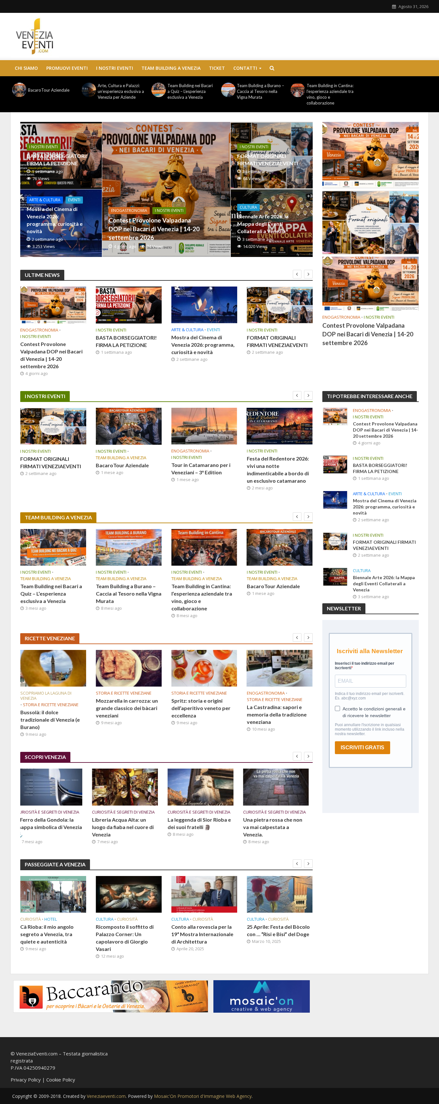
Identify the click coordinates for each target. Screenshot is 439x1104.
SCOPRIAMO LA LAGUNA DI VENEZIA (45, 695)
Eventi (74, 200)
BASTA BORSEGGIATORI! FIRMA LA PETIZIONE (57, 159)
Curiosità (51, 919)
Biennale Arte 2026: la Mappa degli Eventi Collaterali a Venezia (263, 223)
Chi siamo (26, 68)
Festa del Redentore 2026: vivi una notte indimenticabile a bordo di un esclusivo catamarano (278, 469)
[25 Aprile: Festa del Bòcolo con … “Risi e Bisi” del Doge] (204, 894)
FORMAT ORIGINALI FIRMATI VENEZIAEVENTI (267, 159)
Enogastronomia (129, 210)
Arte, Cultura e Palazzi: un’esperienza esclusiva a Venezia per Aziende (121, 91)
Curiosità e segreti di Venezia (51, 812)
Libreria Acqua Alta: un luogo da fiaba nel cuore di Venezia (51, 827)
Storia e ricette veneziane (50, 704)
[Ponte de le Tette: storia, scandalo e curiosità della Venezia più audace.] (280, 787)
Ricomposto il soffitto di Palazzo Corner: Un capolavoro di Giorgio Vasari (49, 938)
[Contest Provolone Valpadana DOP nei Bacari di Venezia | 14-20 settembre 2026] (166, 189)
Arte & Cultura (44, 200)
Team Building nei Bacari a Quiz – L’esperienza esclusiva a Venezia (190, 91)
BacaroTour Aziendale (48, 90)
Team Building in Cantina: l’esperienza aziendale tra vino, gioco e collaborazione (330, 94)
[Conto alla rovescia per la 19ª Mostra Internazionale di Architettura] (129, 894)
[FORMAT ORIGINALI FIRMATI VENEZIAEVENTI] (280, 305)
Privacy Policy (26, 1079)
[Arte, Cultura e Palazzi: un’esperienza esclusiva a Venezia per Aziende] (89, 90)
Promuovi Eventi (67, 68)
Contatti (245, 68)
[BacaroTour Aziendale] (19, 90)
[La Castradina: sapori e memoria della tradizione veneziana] (280, 668)
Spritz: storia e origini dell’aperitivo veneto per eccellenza (200, 708)
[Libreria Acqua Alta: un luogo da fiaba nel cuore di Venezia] (53, 787)
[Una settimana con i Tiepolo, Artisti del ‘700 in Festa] (280, 894)
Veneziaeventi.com (106, 1096)
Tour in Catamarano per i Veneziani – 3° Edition (200, 468)
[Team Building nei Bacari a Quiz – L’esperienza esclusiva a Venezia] (158, 90)
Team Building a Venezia (171, 68)
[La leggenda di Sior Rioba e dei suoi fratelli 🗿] (129, 787)
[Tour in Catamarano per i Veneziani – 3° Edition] (204, 426)
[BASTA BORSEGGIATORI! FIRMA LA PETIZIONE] (129, 305)
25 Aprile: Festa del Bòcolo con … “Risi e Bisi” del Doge (202, 930)
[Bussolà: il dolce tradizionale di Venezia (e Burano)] (53, 668)
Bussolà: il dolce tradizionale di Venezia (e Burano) (50, 719)
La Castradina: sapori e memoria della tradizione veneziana (277, 714)
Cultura (248, 207)
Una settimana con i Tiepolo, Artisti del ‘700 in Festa (277, 934)
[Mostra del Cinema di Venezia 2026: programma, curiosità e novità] (204, 305)
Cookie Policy (60, 1079)
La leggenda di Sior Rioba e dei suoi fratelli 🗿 (127, 823)
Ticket (217, 68)
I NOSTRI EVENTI (114, 68)
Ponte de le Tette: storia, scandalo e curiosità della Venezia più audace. (277, 827)
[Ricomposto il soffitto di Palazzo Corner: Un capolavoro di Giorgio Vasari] (53, 894)
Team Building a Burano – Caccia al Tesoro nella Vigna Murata (260, 91)
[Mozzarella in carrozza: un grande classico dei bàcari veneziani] (129, 668)
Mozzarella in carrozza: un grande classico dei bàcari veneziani (127, 708)
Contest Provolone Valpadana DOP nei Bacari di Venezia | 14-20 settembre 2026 (154, 228)
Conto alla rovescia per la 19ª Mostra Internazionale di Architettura (127, 934)
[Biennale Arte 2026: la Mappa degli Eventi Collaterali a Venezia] (335, 576)
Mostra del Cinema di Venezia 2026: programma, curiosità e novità (55, 220)
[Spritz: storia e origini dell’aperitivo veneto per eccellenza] (204, 668)
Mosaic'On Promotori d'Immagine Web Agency (203, 1096)
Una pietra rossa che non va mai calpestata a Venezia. (200, 827)
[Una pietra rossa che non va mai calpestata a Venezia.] (204, 787)
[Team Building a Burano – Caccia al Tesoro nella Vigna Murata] (228, 90)
